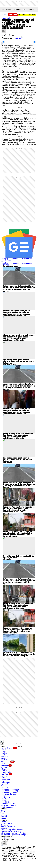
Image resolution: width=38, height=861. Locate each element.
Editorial (5, 787)
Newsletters (7, 762)
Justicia (4, 753)
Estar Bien (6, 774)
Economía (4, 756)
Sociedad (4, 776)
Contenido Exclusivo (8, 804)
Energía (3, 755)
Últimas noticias (7, 9)
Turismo (3, 758)
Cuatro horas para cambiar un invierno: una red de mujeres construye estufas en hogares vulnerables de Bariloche (16, 313)
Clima (4, 778)
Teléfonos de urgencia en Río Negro (14, 833)
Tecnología (6, 782)
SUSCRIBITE (27, 15)
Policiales (4, 799)
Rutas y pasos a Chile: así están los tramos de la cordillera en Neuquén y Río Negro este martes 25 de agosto (19, 288)
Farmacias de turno (8, 828)
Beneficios (4, 838)
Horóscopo (6, 779)
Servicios (4, 760)
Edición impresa (7, 807)
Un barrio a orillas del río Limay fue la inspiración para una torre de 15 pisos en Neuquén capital (19, 654)
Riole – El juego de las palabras (12, 830)
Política (3, 750)
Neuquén (17, 9)
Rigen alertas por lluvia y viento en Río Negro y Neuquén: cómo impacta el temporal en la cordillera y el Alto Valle (19, 337)
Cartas (4, 796)
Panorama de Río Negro (10, 791)
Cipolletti (4, 817)
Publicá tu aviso (6, 823)
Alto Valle (4, 812)
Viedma (3, 818)
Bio (3, 781)
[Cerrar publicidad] (2, 741)
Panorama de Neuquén (10, 789)
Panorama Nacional (9, 794)
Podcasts (4, 800)
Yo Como (5, 784)
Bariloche (31, 9)
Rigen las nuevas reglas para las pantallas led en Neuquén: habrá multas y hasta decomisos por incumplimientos (17, 533)
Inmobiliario (5, 802)
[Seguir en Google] (2, 44)
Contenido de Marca (8, 805)
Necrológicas (5, 825)
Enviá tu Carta (7, 797)
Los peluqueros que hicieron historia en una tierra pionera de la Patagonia (18, 361)
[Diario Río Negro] (5, 14)
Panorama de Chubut (9, 792)
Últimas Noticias (9, 748)
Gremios (5, 751)
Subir (4, 843)
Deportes (4, 767)
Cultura (3, 769)
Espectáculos (6, 18)
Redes (3, 763)
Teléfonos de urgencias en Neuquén (14, 835)
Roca (24, 9)
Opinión (3, 786)
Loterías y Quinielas (8, 826)
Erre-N (4, 770)
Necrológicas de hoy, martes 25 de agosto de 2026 (18, 557)
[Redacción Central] (4, 30)
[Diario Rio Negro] (2, 845)
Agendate (6, 765)
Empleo (3, 822)
